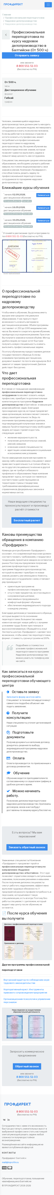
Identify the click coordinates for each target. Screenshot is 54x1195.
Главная (6, 14)
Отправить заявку (27, 55)
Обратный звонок (27, 1066)
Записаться (43, 195)
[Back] (6, 34)
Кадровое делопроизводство (21, 21)
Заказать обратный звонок (27, 847)
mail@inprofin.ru (10, 1162)
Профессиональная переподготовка (24, 18)
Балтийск (21, 1158)
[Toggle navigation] (48, 4)
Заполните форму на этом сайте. (24, 697)
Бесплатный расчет (27, 520)
